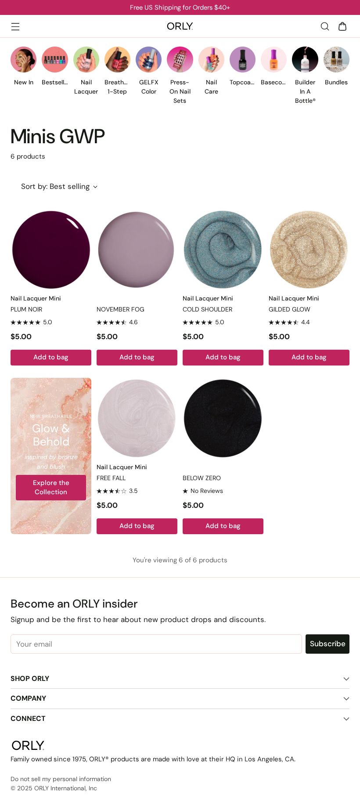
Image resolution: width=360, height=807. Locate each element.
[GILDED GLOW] (309, 249)
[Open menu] (15, 26)
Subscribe (328, 643)
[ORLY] (180, 26)
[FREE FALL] (137, 418)
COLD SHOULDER (207, 309)
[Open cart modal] (342, 26)
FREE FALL (111, 478)
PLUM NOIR (26, 309)
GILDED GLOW (289, 309)
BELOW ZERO (202, 478)
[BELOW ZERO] (223, 418)
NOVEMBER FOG (120, 309)
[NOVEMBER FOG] (137, 249)
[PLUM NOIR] (51, 249)
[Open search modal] (325, 26)
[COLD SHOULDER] (223, 249)
